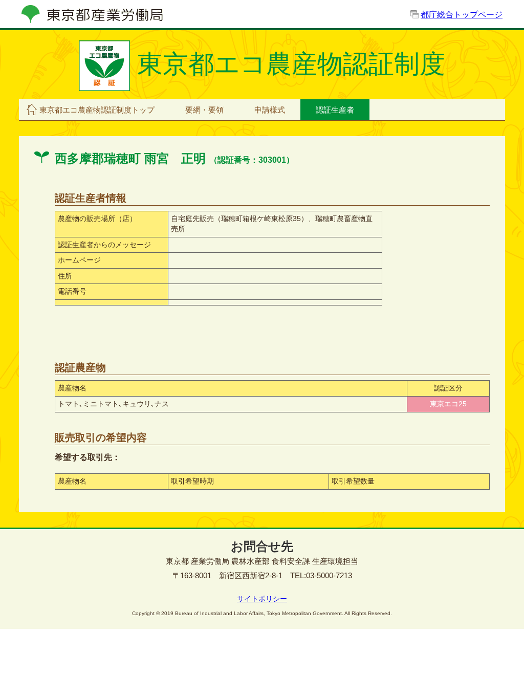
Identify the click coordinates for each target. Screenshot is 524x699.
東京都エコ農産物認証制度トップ (97, 109)
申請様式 (269, 109)
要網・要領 (204, 109)
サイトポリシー (262, 599)
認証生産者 (335, 109)
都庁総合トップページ (462, 14)
